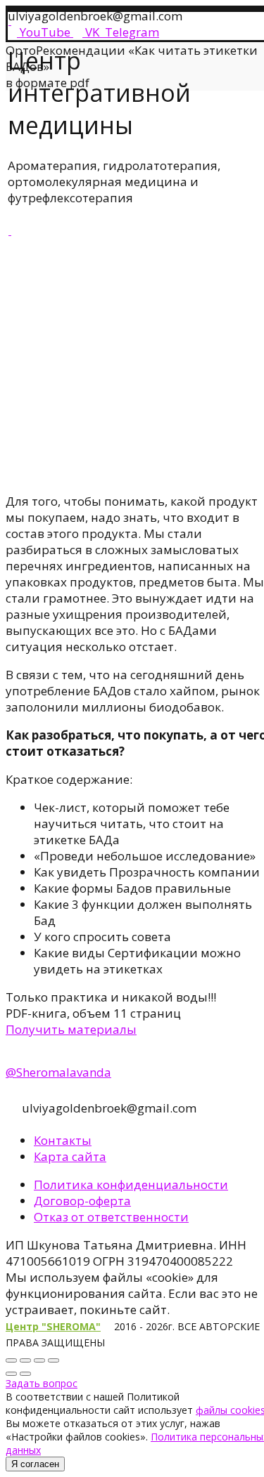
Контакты (63, 1140)
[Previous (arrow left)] (11, 1374)
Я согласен (35, 1464)
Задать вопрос (41, 1383)
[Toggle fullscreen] (39, 1360)
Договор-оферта (82, 1201)
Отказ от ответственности (111, 1217)
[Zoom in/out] (53, 1360)
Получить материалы (71, 1029)
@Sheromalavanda (58, 1072)
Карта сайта (70, 1156)
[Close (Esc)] (11, 1360)
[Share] (25, 1360)
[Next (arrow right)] (25, 1374)
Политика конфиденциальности (131, 1184)
